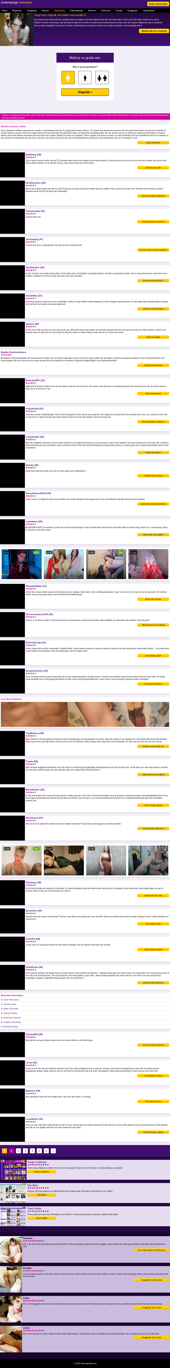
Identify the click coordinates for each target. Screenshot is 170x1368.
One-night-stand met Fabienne (151, 1250)
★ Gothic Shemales (10, 1009)
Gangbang (32, 10)
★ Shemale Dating (9, 1027)
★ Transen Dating (9, 1013)
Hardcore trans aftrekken (153, 309)
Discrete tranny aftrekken (153, 281)
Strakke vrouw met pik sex (153, 746)
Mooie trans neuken (153, 599)
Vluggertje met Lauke (151, 1307)
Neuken (45, 10)
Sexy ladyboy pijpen (153, 656)
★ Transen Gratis (8, 1004)
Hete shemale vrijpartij (153, 805)
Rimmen (92, 10)
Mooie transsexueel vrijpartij (153, 625)
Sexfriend (105, 10)
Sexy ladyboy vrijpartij (153, 1076)
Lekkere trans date (153, 168)
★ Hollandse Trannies (11, 1018)
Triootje (118, 10)
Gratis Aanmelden (158, 4)
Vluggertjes (132, 10)
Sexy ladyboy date (153, 924)
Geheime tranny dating (153, 476)
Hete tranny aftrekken (153, 684)
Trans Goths (41, 1218)
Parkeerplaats (76, 10)
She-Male (41, 1195)
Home (4, 10)
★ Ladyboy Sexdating (11, 1022)
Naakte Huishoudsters (153, 365)
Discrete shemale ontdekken (153, 196)
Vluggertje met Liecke (151, 1337)
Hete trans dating (153, 337)
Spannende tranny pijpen (153, 535)
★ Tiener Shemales (10, 1000)
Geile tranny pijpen (153, 452)
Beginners (17, 10)
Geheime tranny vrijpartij (153, 1132)
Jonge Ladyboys (41, 1171)
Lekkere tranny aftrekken (153, 983)
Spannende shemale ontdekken (153, 504)
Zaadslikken (149, 10)
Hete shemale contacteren (153, 828)
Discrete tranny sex (153, 1101)
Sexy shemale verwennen (153, 1045)
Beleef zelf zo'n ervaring (154, 31)
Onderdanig (59, 10)
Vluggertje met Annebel (151, 1280)
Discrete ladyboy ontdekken (153, 422)
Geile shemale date (153, 393)
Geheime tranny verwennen (153, 222)
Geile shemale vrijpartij (153, 949)
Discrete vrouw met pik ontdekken (153, 250)
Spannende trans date (153, 896)
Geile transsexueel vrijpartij (153, 774)
